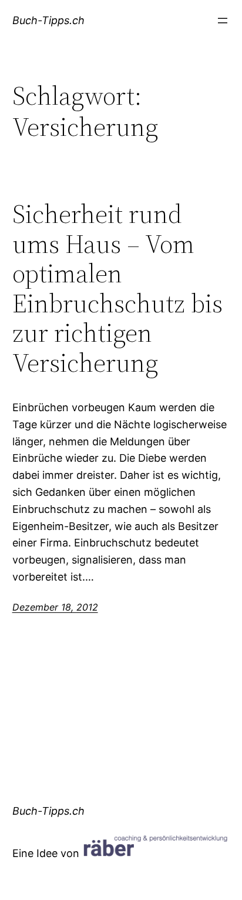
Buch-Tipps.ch (48, 20)
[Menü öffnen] (223, 21)
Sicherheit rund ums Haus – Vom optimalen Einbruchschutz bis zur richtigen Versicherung (117, 288)
